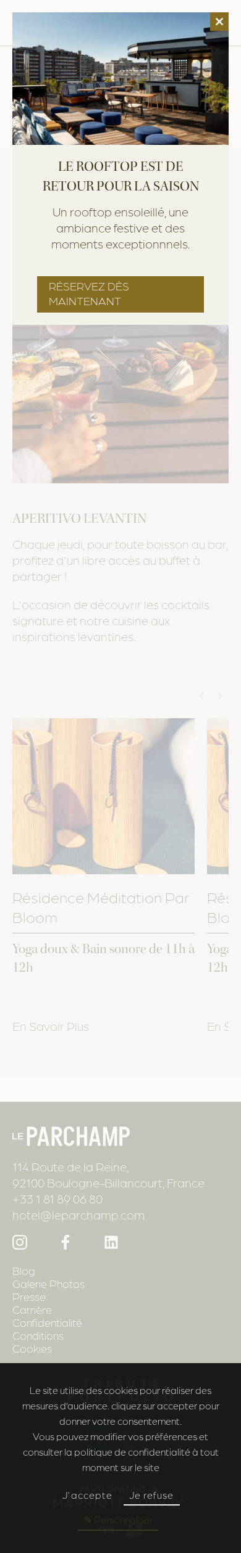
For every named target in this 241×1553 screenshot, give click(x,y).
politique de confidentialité (132, 1451)
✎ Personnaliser (118, 1519)
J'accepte (87, 1495)
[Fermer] (219, 21)
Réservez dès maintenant (89, 292)
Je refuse (151, 1495)
